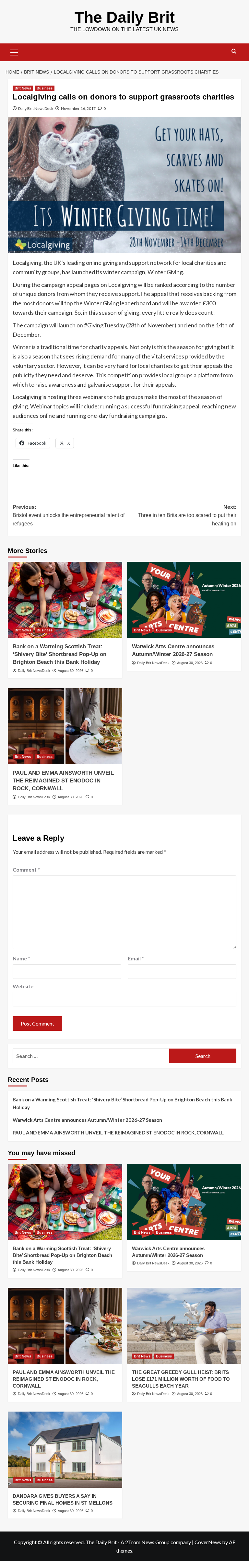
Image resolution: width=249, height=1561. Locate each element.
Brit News (23, 88)
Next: (187, 515)
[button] (14, 51)
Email (136, 958)
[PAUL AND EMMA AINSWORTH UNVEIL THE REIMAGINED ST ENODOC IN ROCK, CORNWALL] (65, 726)
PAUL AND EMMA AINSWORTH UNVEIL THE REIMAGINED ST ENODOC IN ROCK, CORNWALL (63, 781)
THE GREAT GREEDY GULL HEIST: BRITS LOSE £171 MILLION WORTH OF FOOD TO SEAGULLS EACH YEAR (181, 1379)
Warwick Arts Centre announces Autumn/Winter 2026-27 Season (87, 1120)
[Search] (234, 51)
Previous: (68, 515)
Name (21, 958)
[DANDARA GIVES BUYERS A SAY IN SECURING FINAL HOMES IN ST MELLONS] (65, 1450)
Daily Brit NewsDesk (35, 108)
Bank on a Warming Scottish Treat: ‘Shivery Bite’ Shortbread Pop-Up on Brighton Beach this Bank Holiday (59, 654)
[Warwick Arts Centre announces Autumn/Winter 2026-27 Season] (184, 600)
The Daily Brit (125, 17)
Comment (26, 869)
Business (45, 88)
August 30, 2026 (70, 671)
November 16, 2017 (78, 108)
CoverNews (208, 1542)
